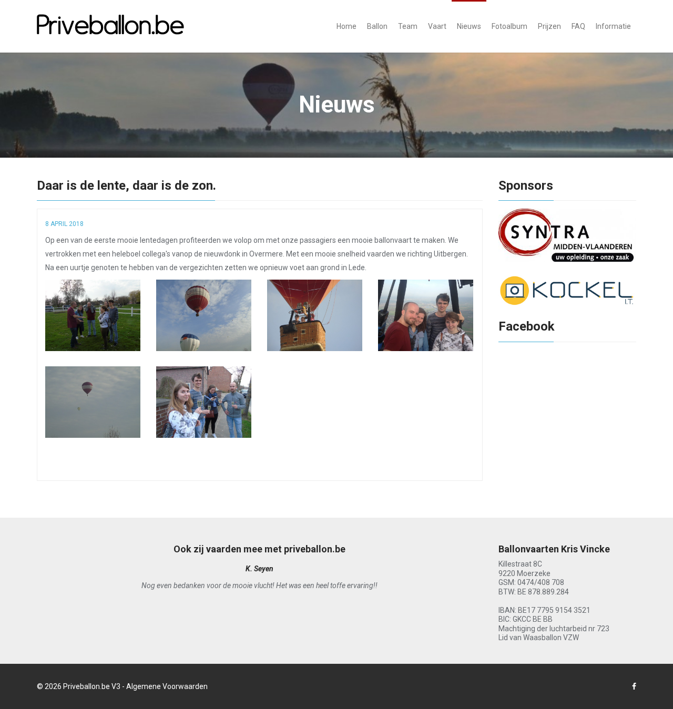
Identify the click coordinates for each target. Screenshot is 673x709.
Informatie (613, 26)
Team (407, 26)
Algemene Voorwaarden (167, 686)
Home (346, 26)
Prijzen (549, 26)
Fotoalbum (509, 26)
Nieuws (469, 26)
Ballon (377, 26)
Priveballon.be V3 (91, 686)
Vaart (437, 26)
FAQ (578, 26)
